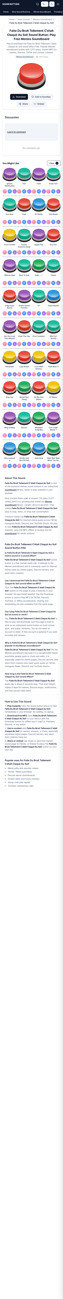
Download (21, 97)
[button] (31, 77)
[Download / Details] (15, 191)
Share (25, 104)
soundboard (11, 489)
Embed (40, 104)
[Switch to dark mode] (52, 4)
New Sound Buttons (21, 12)
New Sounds (24, 19)
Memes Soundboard (42, 19)
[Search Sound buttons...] (37, 4)
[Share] (10, 191)
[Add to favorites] (5, 191)
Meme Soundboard (42, 12)
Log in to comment (16, 132)
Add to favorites (43, 97)
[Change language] (44, 4)
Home (6, 12)
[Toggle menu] (58, 4)
